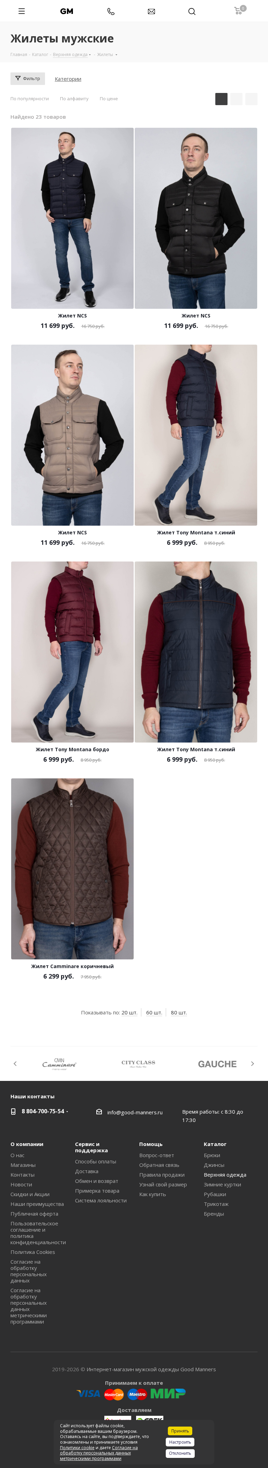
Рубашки (215, 1194)
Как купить (152, 1194)
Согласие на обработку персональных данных (28, 1271)
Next (252, 1064)
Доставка (86, 1171)
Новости (21, 1184)
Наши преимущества (37, 1203)
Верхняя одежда (225, 1174)
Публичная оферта (34, 1213)
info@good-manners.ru (135, 1112)
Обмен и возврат (96, 1180)
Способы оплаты (95, 1161)
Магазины (23, 1164)
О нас (17, 1155)
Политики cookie (77, 1448)
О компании (26, 1143)
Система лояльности (101, 1200)
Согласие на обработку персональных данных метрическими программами (28, 1306)
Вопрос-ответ (156, 1155)
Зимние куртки (222, 1184)
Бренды (214, 1213)
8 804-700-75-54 (43, 1111)
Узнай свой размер (163, 1184)
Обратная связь (159, 1164)
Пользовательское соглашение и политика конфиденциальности (38, 1233)
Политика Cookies (32, 1251)
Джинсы (214, 1164)
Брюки (212, 1155)
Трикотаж (216, 1203)
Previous (15, 1064)
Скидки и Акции (30, 1194)
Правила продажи (162, 1174)
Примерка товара (97, 1190)
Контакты (22, 1174)
